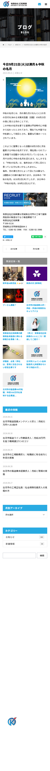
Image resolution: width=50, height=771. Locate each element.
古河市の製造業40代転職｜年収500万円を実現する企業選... (13, 392)
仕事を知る (25, 647)
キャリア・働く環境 (25, 678)
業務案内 (25, 640)
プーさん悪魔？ (9, 305)
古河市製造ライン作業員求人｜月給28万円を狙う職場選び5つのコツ (24, 439)
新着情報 (24, 543)
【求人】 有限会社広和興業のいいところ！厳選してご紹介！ (36, 336)
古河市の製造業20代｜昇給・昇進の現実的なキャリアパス (36, 308)
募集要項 (25, 693)
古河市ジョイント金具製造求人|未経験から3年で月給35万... (36, 364)
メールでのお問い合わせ (27, 615)
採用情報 (25, 655)
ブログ (25, 708)
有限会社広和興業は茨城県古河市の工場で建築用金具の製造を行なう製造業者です (25, 749)
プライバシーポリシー (25, 753)
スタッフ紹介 (25, 670)
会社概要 (25, 700)
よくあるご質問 (25, 685)
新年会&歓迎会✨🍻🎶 (13, 283)
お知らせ (18, 73)
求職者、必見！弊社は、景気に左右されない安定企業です (12, 364)
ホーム (25, 632)
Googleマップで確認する (25, 737)
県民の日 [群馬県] (34, 283)
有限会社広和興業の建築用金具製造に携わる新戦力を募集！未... (12, 336)
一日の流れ (25, 663)
